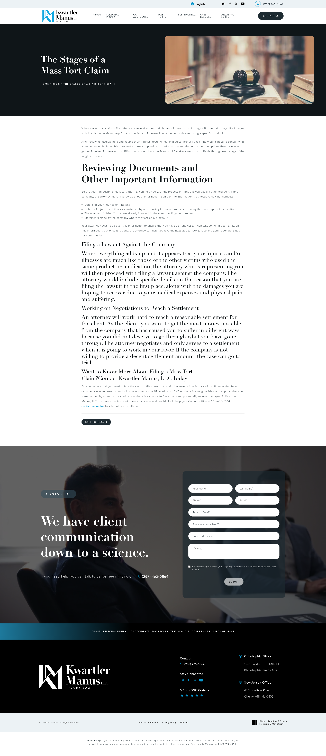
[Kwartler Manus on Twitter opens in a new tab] (236, 4)
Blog (56, 83)
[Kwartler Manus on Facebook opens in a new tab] (230, 4)
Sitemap (184, 722)
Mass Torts (162, 15)
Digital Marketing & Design (273, 722)
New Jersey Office (257, 682)
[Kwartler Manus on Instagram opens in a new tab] (223, 4)
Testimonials (187, 14)
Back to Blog (94, 422)
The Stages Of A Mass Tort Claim (89, 83)
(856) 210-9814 (227, 743)
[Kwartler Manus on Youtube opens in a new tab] (242, 4)
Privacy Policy (169, 722)
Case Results (205, 15)
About (97, 14)
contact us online (93, 406)
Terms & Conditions (148, 722)
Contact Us (271, 15)
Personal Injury (112, 15)
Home (45, 83)
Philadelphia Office (258, 656)
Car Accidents (140, 15)
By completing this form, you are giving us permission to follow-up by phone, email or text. (234, 568)
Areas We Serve (227, 15)
